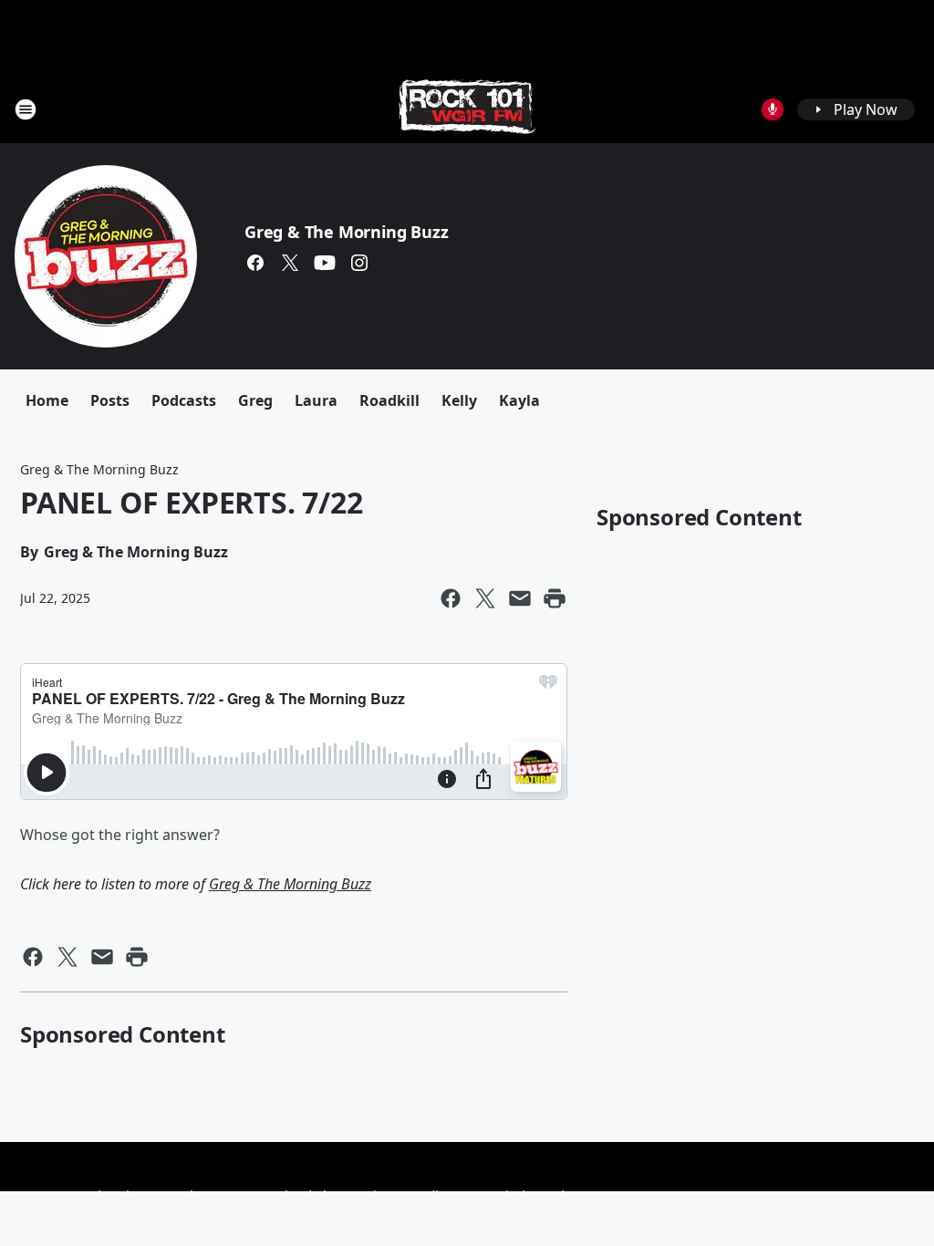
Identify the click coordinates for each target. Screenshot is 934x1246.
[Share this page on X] (485, 598)
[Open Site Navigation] (25, 109)
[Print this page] (554, 598)
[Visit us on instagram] (359, 263)
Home (47, 400)
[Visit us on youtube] (325, 263)
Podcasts (183, 400)
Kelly (459, 400)
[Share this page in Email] (520, 598)
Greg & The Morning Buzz (346, 232)
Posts (110, 400)
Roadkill (389, 400)
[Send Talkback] (773, 109)
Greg (255, 400)
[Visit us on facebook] (255, 263)
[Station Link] (467, 109)
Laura (316, 400)
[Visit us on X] (290, 263)
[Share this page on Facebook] (450, 598)
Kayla (519, 400)
